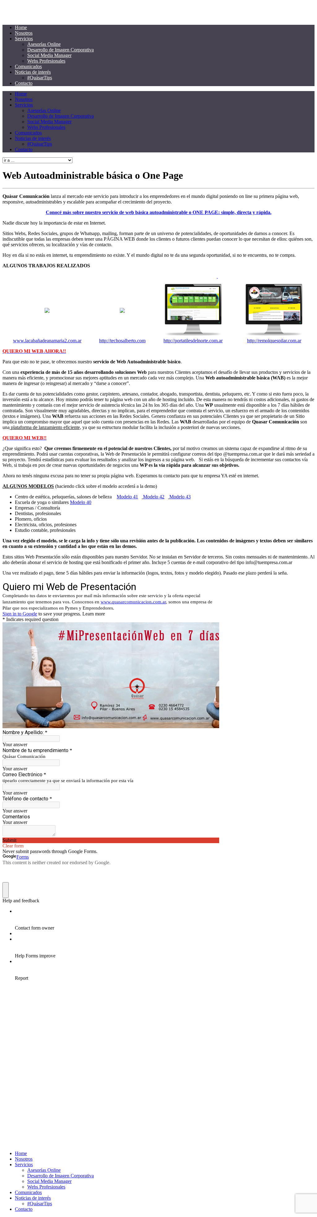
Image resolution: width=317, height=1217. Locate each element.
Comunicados (28, 66)
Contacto (24, 83)
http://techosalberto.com (122, 340)
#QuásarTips (39, 77)
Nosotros (24, 33)
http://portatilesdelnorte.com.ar (193, 340)
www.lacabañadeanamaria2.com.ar (47, 340)
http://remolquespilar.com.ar (274, 340)
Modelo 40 (80, 502)
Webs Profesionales (46, 60)
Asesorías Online (44, 44)
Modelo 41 (127, 496)
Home (21, 27)
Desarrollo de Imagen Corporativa (60, 49)
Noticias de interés (33, 72)
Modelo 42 (153, 496)
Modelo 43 (180, 496)
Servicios (24, 38)
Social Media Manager (49, 55)
